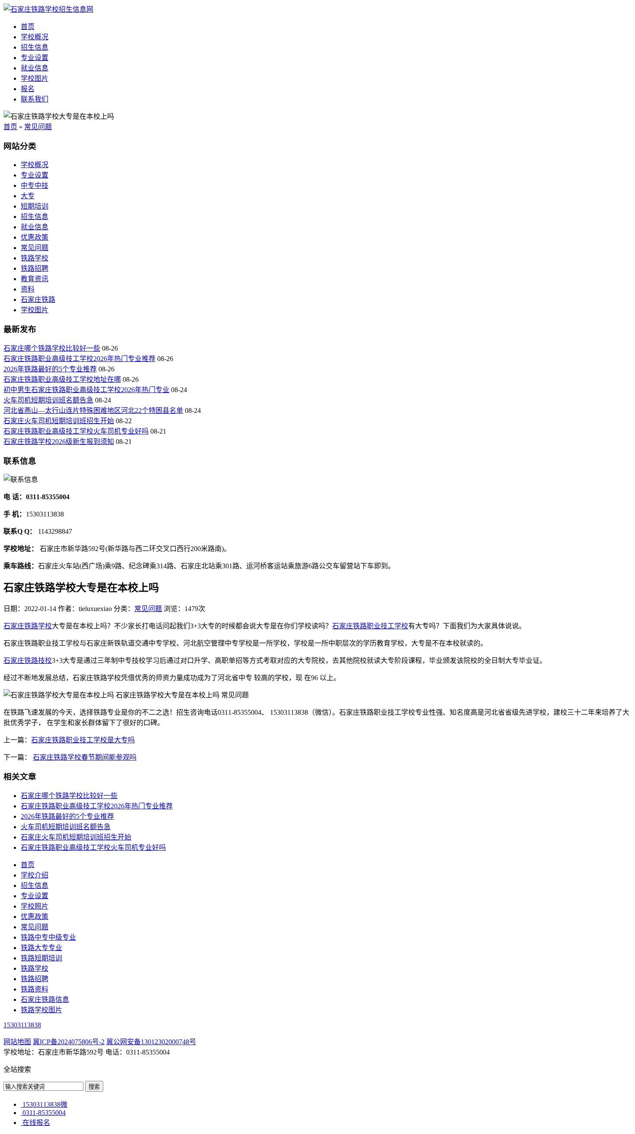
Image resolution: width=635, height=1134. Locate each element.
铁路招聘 (34, 268)
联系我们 (34, 99)
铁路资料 (34, 989)
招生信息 (34, 47)
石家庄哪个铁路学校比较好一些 (51, 348)
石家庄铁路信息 (45, 999)
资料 (28, 289)
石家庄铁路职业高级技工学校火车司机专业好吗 (76, 431)
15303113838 (22, 1025)
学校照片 (34, 906)
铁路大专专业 (41, 947)
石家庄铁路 (38, 299)
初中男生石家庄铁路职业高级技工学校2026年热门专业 (86, 389)
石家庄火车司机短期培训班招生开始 (58, 420)
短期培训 (34, 206)
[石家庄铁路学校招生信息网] (48, 9)
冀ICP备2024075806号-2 (69, 1041)
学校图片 (34, 78)
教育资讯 (34, 278)
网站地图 (17, 1041)
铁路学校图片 (41, 1010)
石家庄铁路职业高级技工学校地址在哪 (62, 379)
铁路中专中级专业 (48, 937)
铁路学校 (34, 258)
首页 (28, 26)
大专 (28, 196)
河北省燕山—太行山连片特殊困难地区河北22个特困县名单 (93, 410)
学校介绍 (34, 875)
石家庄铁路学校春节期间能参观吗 (85, 757)
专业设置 (34, 57)
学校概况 (34, 37)
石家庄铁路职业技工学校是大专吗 (83, 740)
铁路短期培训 (41, 958)
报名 (28, 88)
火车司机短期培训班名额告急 (48, 400)
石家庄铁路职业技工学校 (370, 626)
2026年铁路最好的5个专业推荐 (50, 369)
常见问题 (38, 126)
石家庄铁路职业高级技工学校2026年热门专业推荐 (79, 358)
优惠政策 (34, 237)
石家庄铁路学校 (27, 626)
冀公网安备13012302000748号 (151, 1041)
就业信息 (34, 68)
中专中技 (34, 185)
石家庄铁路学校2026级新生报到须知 (58, 441)
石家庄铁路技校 (27, 660)
